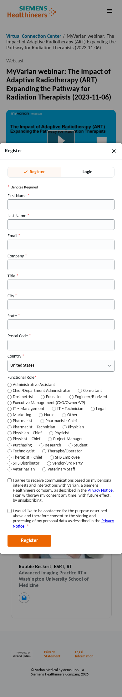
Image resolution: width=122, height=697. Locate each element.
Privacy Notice (100, 490)
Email (14, 236)
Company (17, 256)
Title (13, 276)
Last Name (18, 216)
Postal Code (19, 336)
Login (88, 172)
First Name (19, 196)
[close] (114, 151)
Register (37, 172)
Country (16, 356)
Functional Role (22, 377)
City (12, 296)
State (14, 316)
